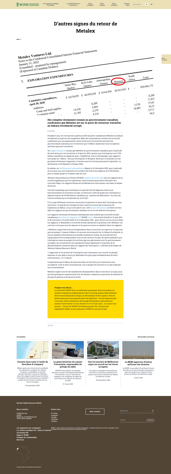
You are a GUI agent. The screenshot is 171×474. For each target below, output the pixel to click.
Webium (39, 467)
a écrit (90, 217)
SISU (23, 467)
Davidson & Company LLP (69, 217)
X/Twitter (54, 413)
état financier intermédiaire (71, 168)
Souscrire (150, 420)
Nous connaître (90, 4)
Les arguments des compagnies (29, 428)
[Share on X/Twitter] (50, 325)
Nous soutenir (164, 59)
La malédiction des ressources (73, 4)
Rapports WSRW (23, 435)
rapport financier (58, 150)
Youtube (54, 417)
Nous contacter (114, 4)
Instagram (54, 415)
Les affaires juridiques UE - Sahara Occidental (34, 430)
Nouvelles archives (146, 337)
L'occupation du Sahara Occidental (50, 4)
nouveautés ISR (22, 433)
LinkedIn (54, 421)
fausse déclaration (99, 207)
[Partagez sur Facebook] (48, 325)
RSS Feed (20, 440)
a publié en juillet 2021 (94, 178)
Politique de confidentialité (27, 437)
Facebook (54, 419)
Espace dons (126, 4)
